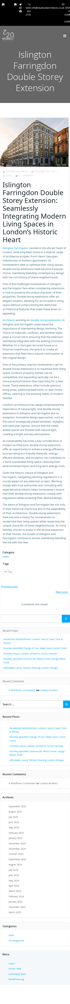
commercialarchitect (17, 171)
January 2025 (15, 838)
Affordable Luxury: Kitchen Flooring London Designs (30, 667)
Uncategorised (16, 940)
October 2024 (16, 853)
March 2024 (15, 891)
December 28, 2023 (45, 171)
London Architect (49, 690)
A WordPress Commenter (22, 690)
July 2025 (13, 817)
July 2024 (13, 869)
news (6, 556)
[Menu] (65, 35)
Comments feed (17, 974)
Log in (11, 963)
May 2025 (14, 827)
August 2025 (15, 811)
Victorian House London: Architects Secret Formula (30, 653)
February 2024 (16, 896)
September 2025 (17, 806)
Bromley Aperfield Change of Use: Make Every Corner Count (35, 648)
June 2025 (14, 822)
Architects (9, 320)
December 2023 (17, 907)
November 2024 (17, 848)
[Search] (66, 619)
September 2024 (17, 859)
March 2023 (15, 912)
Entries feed (14, 968)
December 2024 (17, 843)
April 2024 (14, 885)
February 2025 (16, 832)
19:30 (9, 175)
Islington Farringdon (15, 248)
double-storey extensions (46, 320)
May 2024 (14, 880)
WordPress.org (16, 979)
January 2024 (15, 901)
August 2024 (15, 864)
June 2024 (14, 875)
